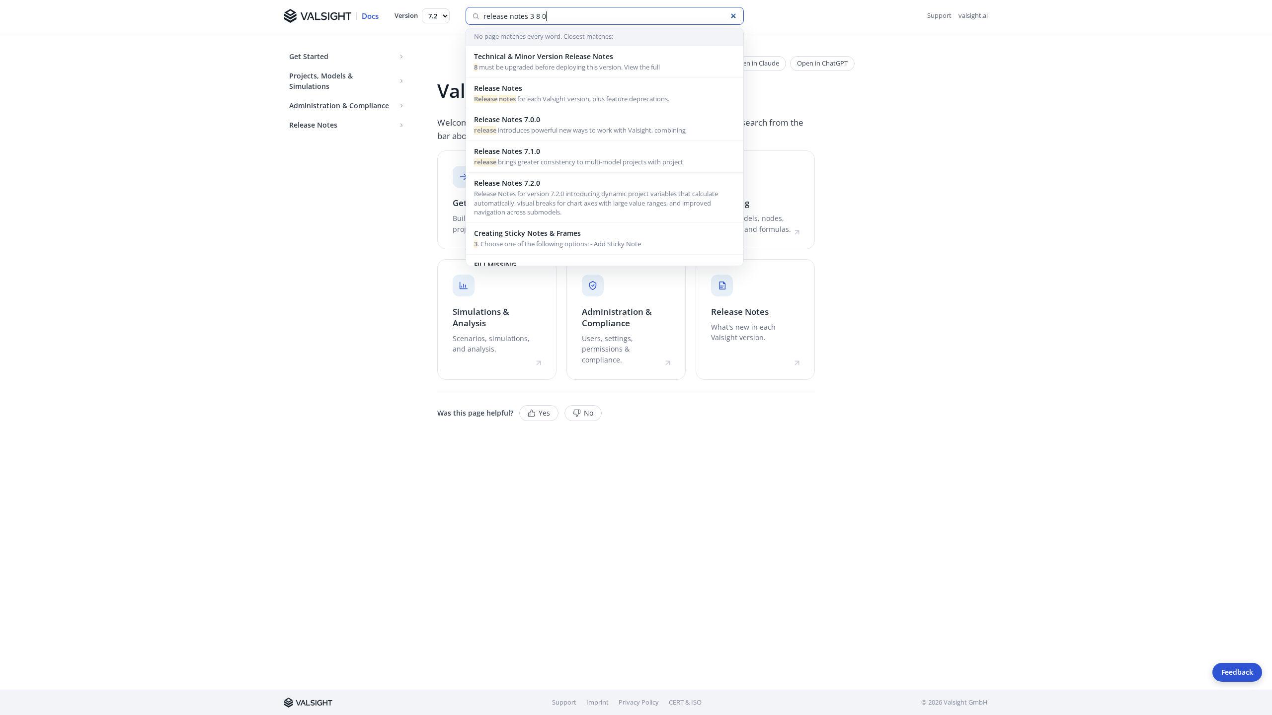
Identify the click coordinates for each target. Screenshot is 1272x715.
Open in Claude (756, 63)
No (588, 413)
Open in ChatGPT (822, 63)
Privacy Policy (639, 702)
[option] (604, 62)
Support (939, 15)
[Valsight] (308, 703)
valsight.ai (973, 15)
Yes (544, 413)
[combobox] (610, 16)
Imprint (597, 702)
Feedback (1237, 672)
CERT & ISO (685, 702)
